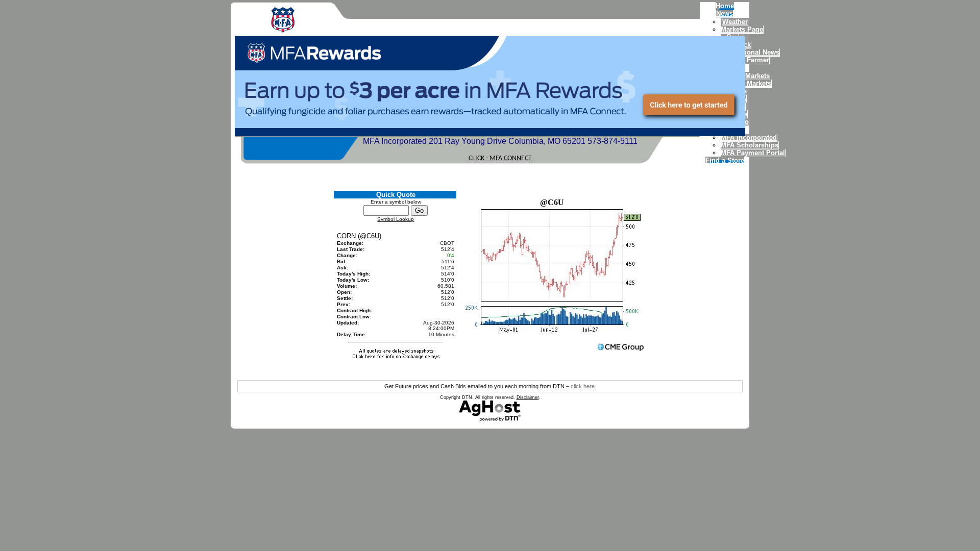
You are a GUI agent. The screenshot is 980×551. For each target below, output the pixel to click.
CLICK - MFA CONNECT (500, 158)
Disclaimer (528, 397)
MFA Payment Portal (753, 153)
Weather (735, 22)
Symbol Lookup (395, 219)
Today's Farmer (745, 60)
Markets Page (742, 29)
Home (725, 6)
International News (750, 52)
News (724, 13)
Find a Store (724, 160)
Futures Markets (746, 83)
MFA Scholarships (749, 145)
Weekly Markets (745, 76)
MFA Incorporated (749, 137)
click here (583, 386)
